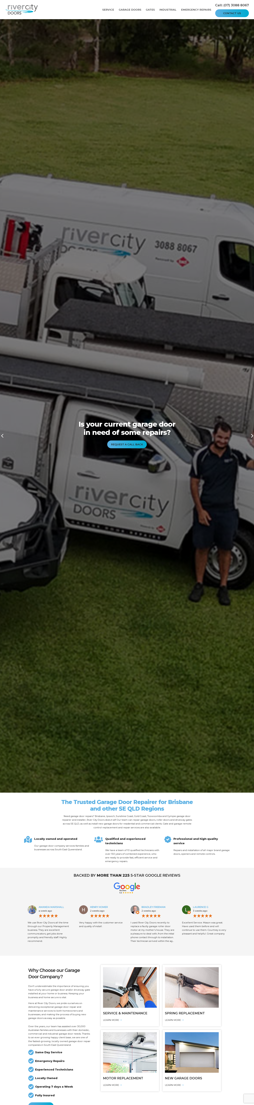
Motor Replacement (123, 1078)
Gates (150, 9)
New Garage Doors (183, 1078)
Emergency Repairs (196, 9)
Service (108, 9)
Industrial (167, 9)
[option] (127, 433)
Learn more (111, 1020)
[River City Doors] (22, 9)
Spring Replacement (185, 1013)
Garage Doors (130, 9)
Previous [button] (2, 435)
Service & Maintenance (125, 1013)
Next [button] (252, 435)
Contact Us (232, 13)
